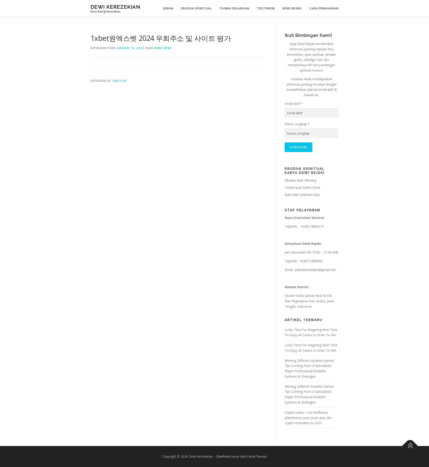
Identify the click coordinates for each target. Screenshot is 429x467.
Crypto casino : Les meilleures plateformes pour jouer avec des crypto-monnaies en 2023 (308, 417)
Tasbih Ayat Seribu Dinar (302, 187)
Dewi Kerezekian (115, 7)
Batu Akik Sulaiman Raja (302, 194)
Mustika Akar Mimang (300, 180)
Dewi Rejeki (292, 8)
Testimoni (266, 8)
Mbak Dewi (163, 48)
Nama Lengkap (297, 124)
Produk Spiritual (196, 8)
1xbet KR (119, 81)
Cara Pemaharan (324, 8)
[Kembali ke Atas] (410, 446)
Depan (168, 8)
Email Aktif (294, 103)
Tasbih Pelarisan (234, 8)
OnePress (223, 456)
